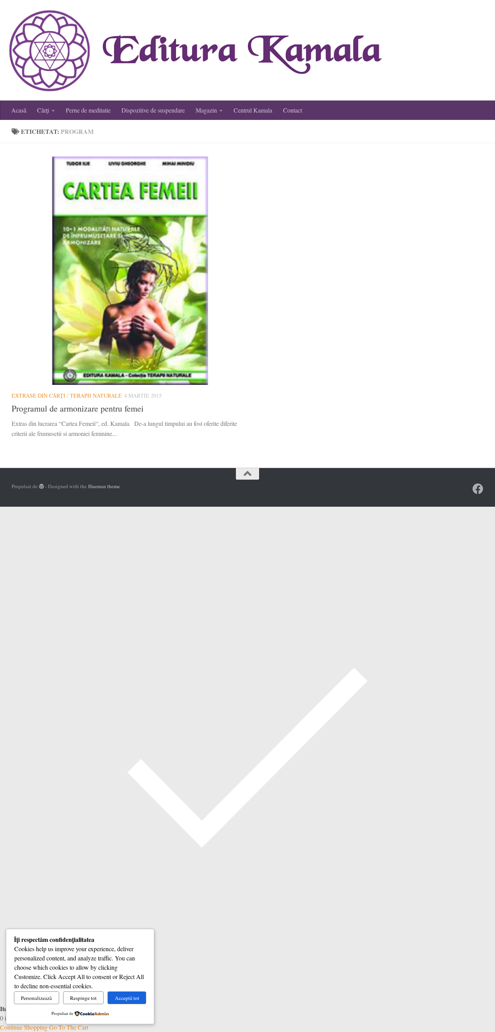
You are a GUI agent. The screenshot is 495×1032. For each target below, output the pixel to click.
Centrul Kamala (253, 110)
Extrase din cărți (38, 395)
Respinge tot (83, 997)
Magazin (206, 110)
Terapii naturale (96, 395)
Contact (292, 110)
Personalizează (36, 997)
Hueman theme (104, 486)
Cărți (43, 110)
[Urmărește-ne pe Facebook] (478, 489)
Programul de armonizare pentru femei (77, 408)
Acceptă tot (127, 997)
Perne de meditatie (88, 110)
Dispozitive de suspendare (153, 110)
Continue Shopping (24, 1027)
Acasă (18, 110)
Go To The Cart (68, 1027)
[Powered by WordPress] (41, 486)
